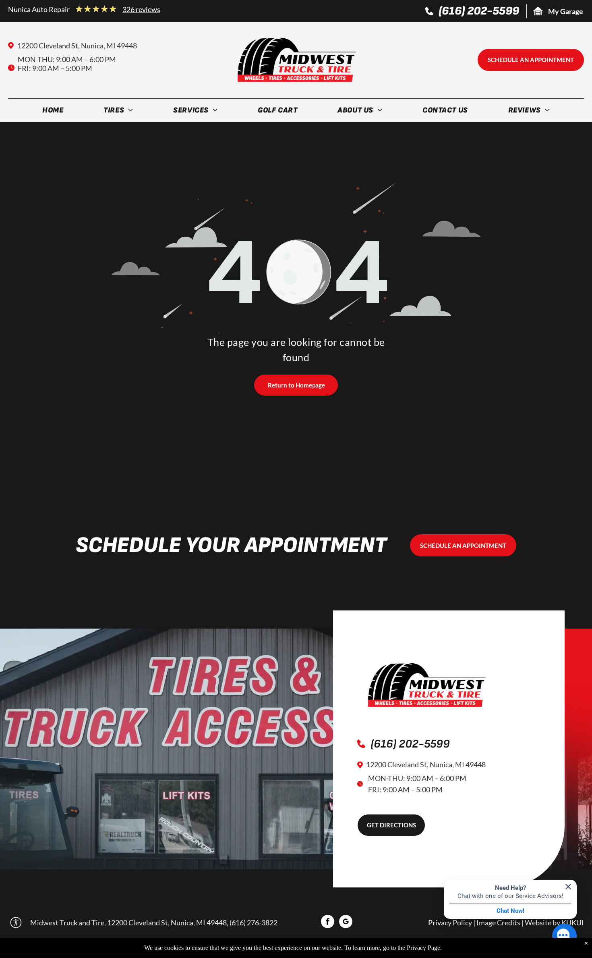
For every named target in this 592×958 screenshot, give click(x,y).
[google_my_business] (345, 922)
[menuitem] (52, 112)
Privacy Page (423, 947)
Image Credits (498, 922)
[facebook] (327, 922)
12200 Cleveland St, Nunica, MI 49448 (77, 45)
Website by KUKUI (554, 922)
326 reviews (141, 9)
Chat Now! (510, 910)
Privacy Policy (450, 922)
